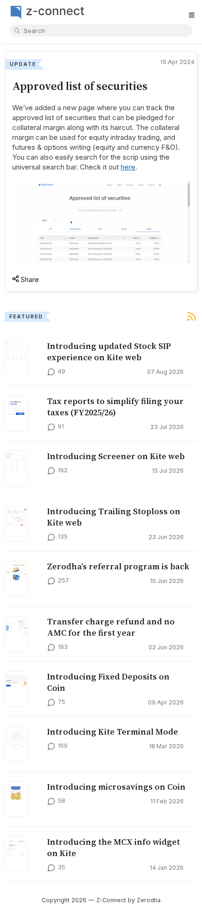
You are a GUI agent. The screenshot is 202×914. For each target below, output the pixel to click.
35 (61, 867)
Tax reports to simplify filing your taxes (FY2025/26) (115, 407)
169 (63, 745)
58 (61, 800)
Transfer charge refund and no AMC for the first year (111, 627)
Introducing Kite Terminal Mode (112, 731)
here (128, 166)
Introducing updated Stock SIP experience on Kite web (109, 351)
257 (63, 580)
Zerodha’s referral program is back (118, 566)
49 (61, 371)
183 (63, 646)
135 (63, 536)
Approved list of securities (80, 86)
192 (63, 470)
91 (61, 426)
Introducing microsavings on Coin (116, 787)
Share (29, 279)
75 (61, 701)
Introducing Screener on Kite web (116, 456)
